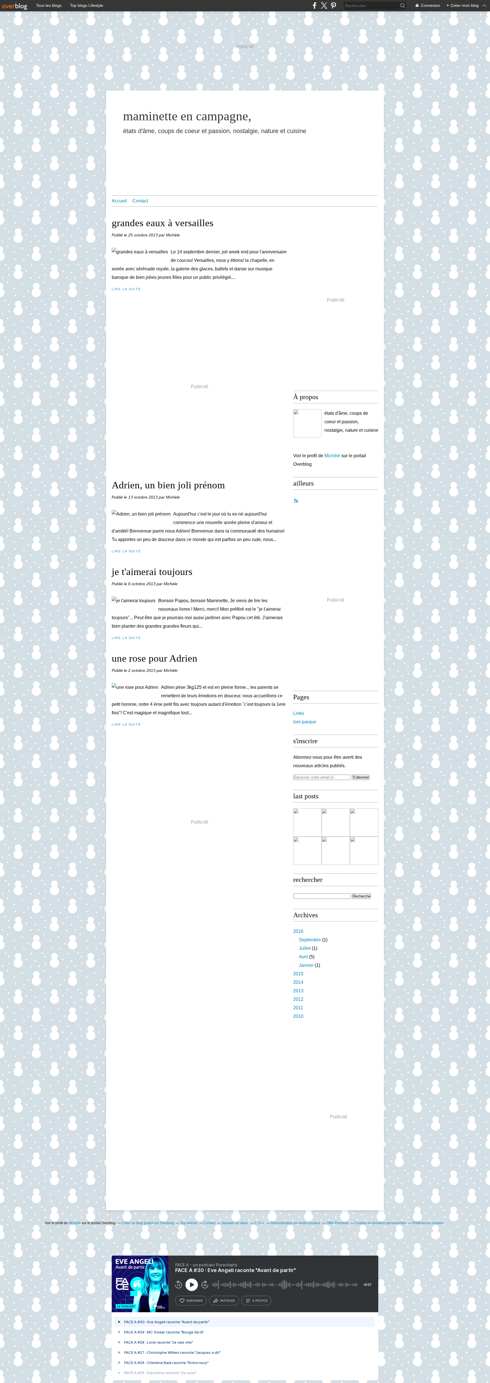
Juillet (305, 948)
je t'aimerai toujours (152, 571)
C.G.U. (260, 1223)
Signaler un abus (235, 1223)
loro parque (304, 721)
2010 (298, 1016)
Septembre (310, 939)
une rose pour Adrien (154, 658)
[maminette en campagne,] (307, 423)
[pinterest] (333, 5)
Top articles (189, 1223)
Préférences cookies (428, 1223)
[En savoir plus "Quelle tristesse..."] (364, 822)
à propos (259, 1300)
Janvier (306, 965)
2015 (298, 973)
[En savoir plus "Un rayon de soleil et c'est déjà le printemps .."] (336, 851)
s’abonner (194, 1300)
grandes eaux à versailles (163, 222)
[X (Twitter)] (324, 5)
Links (298, 713)
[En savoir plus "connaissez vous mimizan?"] (336, 822)
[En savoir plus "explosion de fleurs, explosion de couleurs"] (364, 851)
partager (227, 1300)
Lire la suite (126, 289)
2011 (298, 1007)
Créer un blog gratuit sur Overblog (148, 1223)
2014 (298, 982)
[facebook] (314, 5)
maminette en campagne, (187, 116)
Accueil (119, 200)
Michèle (332, 455)
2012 (298, 999)
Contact (140, 200)
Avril (303, 956)
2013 (298, 990)
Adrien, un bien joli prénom (168, 485)
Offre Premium (337, 1223)
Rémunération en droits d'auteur (295, 1223)
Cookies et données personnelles (380, 1223)
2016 (298, 931)
